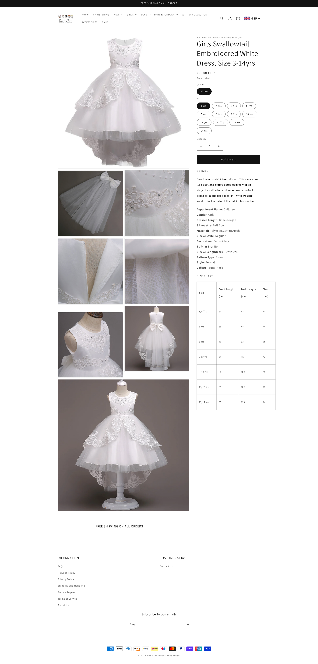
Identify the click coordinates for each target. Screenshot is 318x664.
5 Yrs (234, 106)
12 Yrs (220, 122)
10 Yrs (249, 114)
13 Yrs (237, 122)
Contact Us (166, 566)
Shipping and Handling (71, 585)
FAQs (60, 566)
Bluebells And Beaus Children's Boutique (162, 655)
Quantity (201, 139)
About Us (63, 605)
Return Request (67, 592)
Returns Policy (66, 572)
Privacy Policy (66, 579)
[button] (131, 14)
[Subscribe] (188, 624)
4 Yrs (219, 106)
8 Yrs (219, 114)
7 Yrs (203, 114)
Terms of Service (67, 598)
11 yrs (204, 122)
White (204, 91)
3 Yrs (203, 106)
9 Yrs (234, 114)
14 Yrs (204, 131)
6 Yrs (249, 106)
